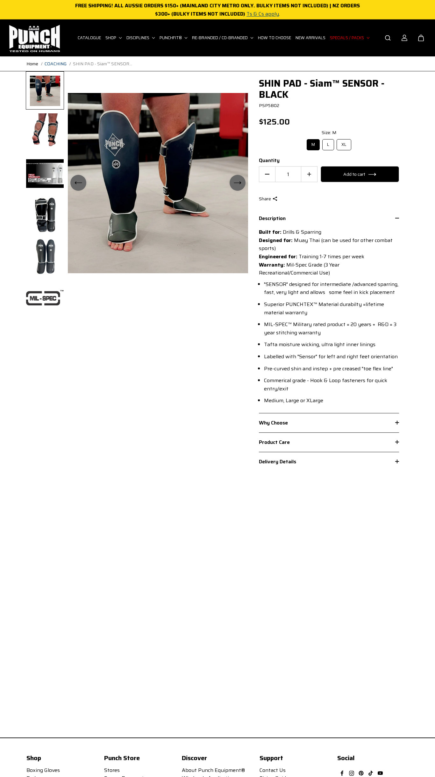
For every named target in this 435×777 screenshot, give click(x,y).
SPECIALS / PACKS (347, 37)
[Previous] (78, 183)
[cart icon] (421, 38)
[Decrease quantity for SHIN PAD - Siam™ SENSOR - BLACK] (267, 174)
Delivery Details (277, 462)
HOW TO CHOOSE (274, 37)
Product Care (274, 442)
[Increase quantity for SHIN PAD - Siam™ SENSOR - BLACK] (309, 174)
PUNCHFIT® (171, 37)
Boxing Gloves (43, 770)
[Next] (238, 183)
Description (272, 218)
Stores (112, 770)
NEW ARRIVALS (310, 37)
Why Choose (273, 423)
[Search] (388, 38)
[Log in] (404, 38)
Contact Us (273, 770)
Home (32, 63)
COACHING (56, 63)
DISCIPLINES (138, 37)
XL (343, 143)
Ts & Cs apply (262, 14)
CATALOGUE (89, 37)
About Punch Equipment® (213, 770)
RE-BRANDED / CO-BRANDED (220, 37)
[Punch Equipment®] (34, 37)
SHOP (111, 37)
